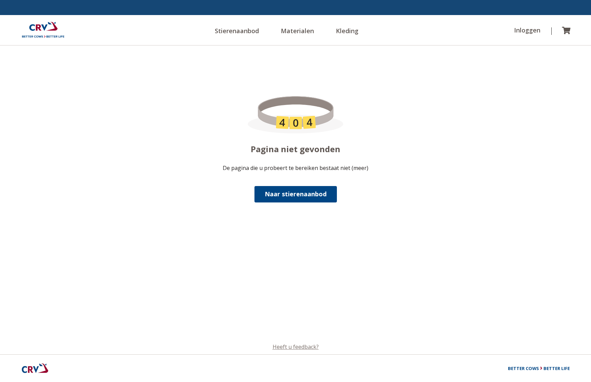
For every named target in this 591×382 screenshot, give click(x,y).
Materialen (297, 31)
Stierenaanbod (237, 31)
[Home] (43, 30)
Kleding (347, 31)
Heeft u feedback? (296, 347)
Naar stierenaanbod (296, 194)
